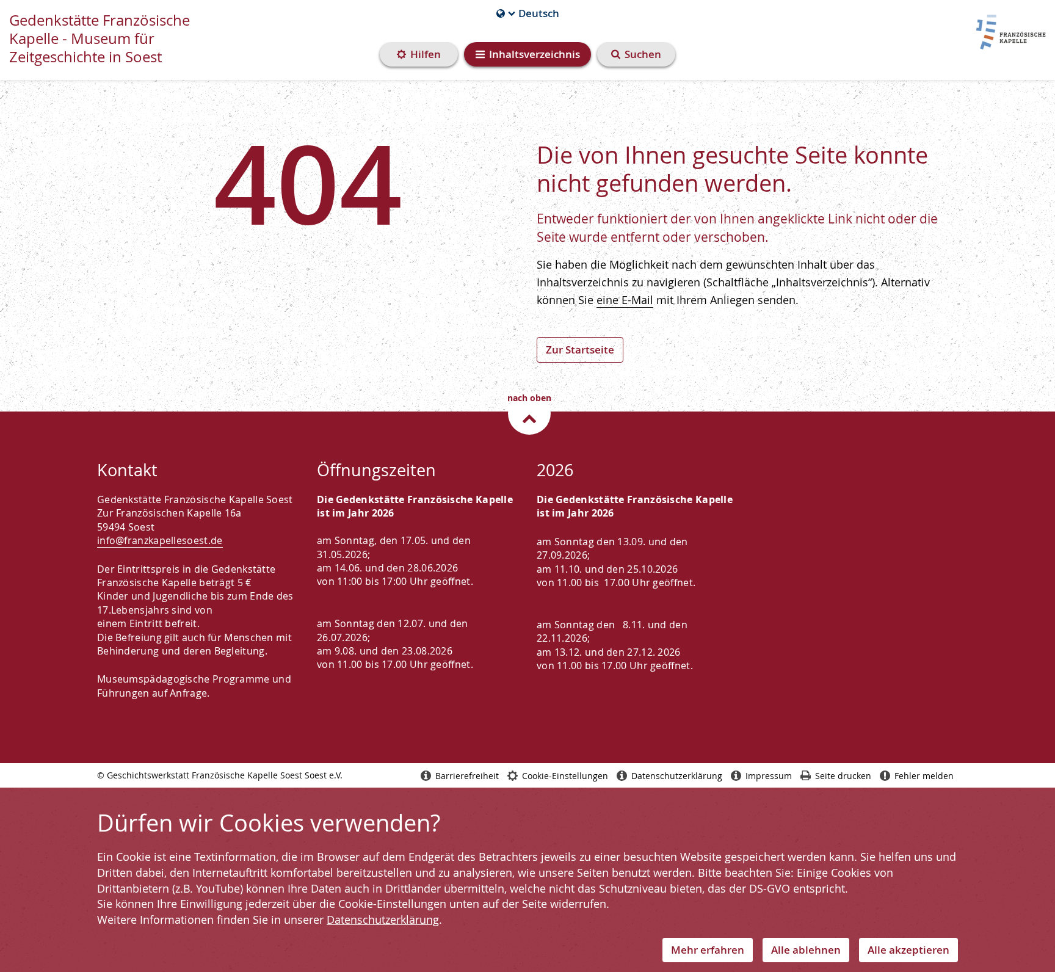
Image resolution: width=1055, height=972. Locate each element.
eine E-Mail (624, 299)
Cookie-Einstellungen (565, 776)
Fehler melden (924, 776)
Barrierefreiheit (467, 776)
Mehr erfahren (707, 950)
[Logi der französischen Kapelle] (1006, 29)
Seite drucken (843, 776)
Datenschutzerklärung (383, 919)
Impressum (768, 776)
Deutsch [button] (527, 13)
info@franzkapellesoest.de (160, 540)
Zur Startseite (580, 350)
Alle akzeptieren (908, 950)
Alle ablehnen (806, 950)
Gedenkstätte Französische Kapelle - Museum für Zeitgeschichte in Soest (99, 38)
